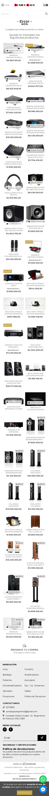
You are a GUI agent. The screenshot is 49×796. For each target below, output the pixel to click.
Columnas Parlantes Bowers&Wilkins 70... (35, 472)
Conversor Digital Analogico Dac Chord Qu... (35, 156)
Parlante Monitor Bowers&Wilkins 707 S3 (13, 472)
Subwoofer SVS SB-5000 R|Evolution (35, 633)
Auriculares (29, 680)
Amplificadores (31, 675)
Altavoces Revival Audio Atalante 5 (13, 556)
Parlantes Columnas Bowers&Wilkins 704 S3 (35, 505)
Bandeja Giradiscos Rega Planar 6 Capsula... (35, 56)
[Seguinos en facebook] (11, 729)
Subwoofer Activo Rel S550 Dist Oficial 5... (35, 188)
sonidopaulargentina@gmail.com (21, 711)
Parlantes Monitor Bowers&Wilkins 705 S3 (35, 438)
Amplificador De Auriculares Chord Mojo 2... (13, 163)
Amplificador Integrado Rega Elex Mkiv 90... (35, 82)
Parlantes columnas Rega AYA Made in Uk (13, 255)
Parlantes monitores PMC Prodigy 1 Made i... (35, 346)
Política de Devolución (35, 696)
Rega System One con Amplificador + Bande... (35, 374)
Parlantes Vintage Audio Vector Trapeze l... (13, 382)
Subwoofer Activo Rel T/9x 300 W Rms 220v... (13, 229)
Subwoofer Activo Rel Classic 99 (35, 531)
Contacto (28, 669)
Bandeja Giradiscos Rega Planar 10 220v (14, 56)
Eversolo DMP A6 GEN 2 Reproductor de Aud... (13, 284)
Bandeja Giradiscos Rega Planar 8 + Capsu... (13, 85)
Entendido (24, 793)
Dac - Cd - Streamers (34, 685)
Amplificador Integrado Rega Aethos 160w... (14, 108)
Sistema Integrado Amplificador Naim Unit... (35, 107)
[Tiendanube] (24, 765)
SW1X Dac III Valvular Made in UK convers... (35, 409)
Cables (27, 691)
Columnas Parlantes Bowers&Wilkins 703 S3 (14, 505)
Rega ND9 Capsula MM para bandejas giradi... (13, 531)
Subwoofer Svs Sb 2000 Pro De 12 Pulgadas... (35, 227)
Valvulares (7, 691)
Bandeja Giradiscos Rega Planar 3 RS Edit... (35, 256)
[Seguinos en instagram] (5, 729)
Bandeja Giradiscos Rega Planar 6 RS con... (13, 633)
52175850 (10, 707)
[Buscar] (46, 13)
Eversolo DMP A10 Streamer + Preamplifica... (13, 346)
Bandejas (7, 675)
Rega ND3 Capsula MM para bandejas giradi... (35, 284)
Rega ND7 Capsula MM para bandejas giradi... (35, 313)
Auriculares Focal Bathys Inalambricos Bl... (13, 194)
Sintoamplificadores (12, 685)
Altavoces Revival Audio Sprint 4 (13, 598)
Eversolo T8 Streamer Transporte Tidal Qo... (13, 431)
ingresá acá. (24, 776)
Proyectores (8, 696)
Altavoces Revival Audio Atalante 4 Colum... (35, 564)
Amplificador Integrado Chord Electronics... (13, 408)
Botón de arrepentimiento (24, 779)
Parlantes (7, 680)
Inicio (5, 669)
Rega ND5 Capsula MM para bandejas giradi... (13, 313)
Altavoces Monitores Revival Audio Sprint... (35, 607)
